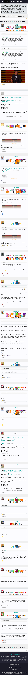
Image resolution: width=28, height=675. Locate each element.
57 (12, 21)
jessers (16, 24)
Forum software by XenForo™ (14, 664)
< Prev (2, 21)
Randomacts (16, 123)
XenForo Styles (18, 667)
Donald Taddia (10, 100)
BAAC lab (3, 36)
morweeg (16, 612)
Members (13, 1)
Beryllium (12, 669)
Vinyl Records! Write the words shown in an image (13, 168)
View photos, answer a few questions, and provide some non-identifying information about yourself (12, 439)
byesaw (16, 521)
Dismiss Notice (26, 5)
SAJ (16, 384)
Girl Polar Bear (16, 187)
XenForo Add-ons (11, 667)
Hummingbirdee (16, 311)
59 (16, 21)
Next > (23, 21)
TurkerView (4, 101)
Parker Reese (16, 91)
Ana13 (16, 432)
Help (16, 669)
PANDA (6, 37)
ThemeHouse (21, 665)
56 (10, 21)
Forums (6, 1)
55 (8, 21)
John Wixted (10, 442)
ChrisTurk (16, 221)
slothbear (16, 156)
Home (2, 1)
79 (20, 21)
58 (14, 21)
